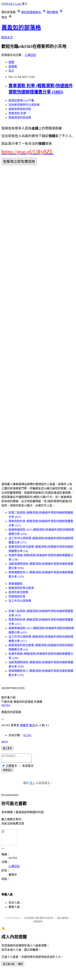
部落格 (12, 66)
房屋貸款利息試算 (19, 117)
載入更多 (7, 748)
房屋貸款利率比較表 (21, 587)
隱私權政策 (63, 918)
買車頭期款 (15, 583)
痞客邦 (24, 725)
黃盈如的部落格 (21, 27)
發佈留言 (7, 770)
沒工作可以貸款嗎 (19, 600)
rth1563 (5, 705)
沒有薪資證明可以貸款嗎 (24, 104)
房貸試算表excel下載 (21, 100)
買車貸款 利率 (17, 113)
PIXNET (17, 918)
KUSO (27, 735)
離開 (20, 964)
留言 (32, 725)
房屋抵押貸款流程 (19, 109)
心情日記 (30, 55)
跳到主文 (7, 37)
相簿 (11, 62)
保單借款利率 (16, 596)
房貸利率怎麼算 (18, 592)
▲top (4, 741)
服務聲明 (38, 921)
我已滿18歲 (8, 964)
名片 (11, 70)
